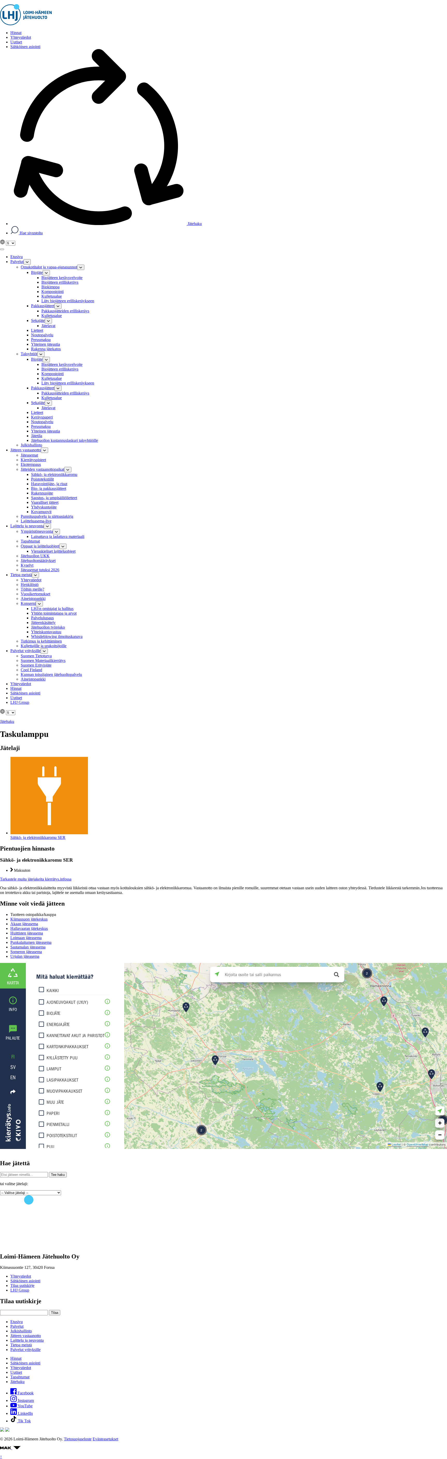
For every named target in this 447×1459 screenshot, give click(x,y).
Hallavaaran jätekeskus (29, 928)
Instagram (25, 1400)
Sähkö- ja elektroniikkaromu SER (37, 837)
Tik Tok (24, 1421)
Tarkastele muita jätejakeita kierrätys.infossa (35, 879)
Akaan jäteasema (24, 924)
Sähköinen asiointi (25, 1281)
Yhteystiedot (20, 1276)
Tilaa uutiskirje (22, 1285)
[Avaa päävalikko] (2, 249)
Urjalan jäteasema (24, 956)
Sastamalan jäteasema (28, 947)
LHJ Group (19, 1290)
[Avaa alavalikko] (27, 262)
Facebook (25, 1393)
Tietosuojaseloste (78, 1439)
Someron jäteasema (26, 951)
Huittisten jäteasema (26, 933)
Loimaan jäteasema (26, 938)
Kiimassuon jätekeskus (29, 919)
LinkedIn (25, 1413)
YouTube (25, 1406)
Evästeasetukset (105, 1439)
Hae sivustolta (31, 233)
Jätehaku (194, 223)
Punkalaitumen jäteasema (30, 942)
